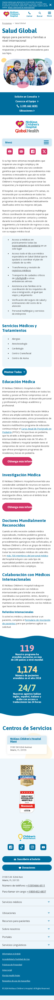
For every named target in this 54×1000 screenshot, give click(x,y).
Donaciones (28, 867)
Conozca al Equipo (26, 101)
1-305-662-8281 (29, 106)
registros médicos (21, 270)
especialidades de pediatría (26, 245)
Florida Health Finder (11, 975)
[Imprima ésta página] (10, 151)
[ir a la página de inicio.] (14, 14)
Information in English (11, 954)
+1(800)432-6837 (36, 891)
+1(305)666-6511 (35, 885)
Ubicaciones (26, 110)
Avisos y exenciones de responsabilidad (21, 7)
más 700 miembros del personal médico (27, 555)
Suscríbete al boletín (28, 859)
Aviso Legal (7, 970)
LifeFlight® (21, 278)
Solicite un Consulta (26, 96)
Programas (7, 23)
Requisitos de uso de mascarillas (16, 981)
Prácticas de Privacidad (12, 965)
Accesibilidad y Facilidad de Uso (16, 959)
